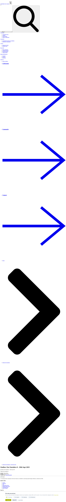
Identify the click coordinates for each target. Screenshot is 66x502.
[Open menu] (0, 5)
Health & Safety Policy (6, 486)
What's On (4, 483)
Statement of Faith (5, 45)
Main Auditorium (5, 49)
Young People (4, 36)
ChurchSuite (2, 3)
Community (2, 39)
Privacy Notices (5, 488)
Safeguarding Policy (5, 485)
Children (3, 35)
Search (1, 31)
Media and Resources (3, 54)
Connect (1, 43)
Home (3, 260)
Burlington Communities (6, 41)
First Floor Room (5, 51)
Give (5, 3)
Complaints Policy (5, 487)
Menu (10, 1)
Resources (4, 57)
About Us (2, 59)
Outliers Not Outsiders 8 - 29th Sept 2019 (9, 464)
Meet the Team (4, 46)
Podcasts (3, 56)
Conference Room (5, 50)
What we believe (5, 61)
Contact (7, 3)
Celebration (2, 32)
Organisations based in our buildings (8, 40)
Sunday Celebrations (5, 37)
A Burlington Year (5, 34)
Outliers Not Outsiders (6, 362)
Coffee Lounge (4, 52)
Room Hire (2, 47)
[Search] (26, 19)
